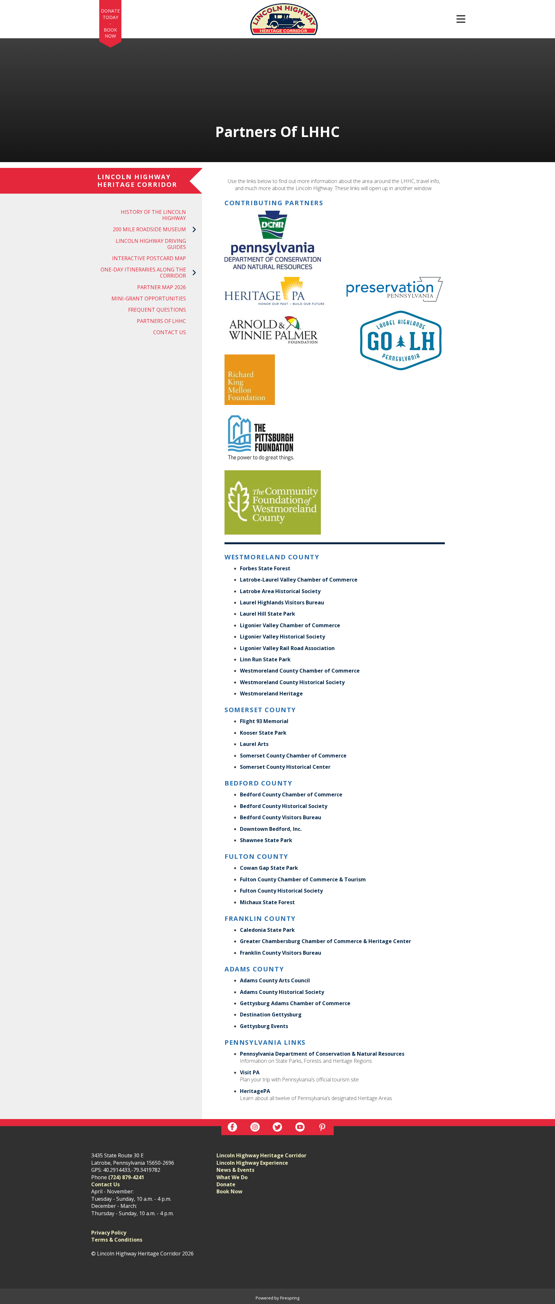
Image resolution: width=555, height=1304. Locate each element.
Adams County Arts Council (275, 980)
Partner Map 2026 (161, 287)
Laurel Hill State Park (267, 613)
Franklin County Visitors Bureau (280, 952)
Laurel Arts (254, 744)
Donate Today (110, 14)
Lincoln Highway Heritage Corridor (261, 1155)
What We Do (232, 1177)
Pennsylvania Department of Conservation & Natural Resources (322, 1053)
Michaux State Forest (267, 902)
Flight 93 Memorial (264, 721)
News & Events (235, 1169)
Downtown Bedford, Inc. (271, 828)
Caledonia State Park (267, 929)
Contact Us (169, 332)
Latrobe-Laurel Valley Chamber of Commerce (298, 579)
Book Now (110, 33)
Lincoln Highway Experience (252, 1162)
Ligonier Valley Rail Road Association (287, 648)
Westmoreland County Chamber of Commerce (300, 670)
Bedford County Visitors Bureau (280, 817)
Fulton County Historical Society (281, 890)
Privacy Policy (108, 1232)
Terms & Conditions (116, 1239)
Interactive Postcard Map (149, 258)
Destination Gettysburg (271, 1014)
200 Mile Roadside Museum (149, 229)
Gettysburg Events (264, 1026)
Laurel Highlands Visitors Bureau (282, 602)
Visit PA (250, 1072)
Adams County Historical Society (282, 992)
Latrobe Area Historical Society (280, 591)
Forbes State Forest (265, 568)
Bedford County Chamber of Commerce (291, 794)
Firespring (289, 1298)
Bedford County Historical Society (283, 806)
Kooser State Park (263, 732)
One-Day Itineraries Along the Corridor (143, 272)
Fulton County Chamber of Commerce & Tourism (303, 879)
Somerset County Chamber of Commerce (293, 755)
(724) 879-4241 (126, 1177)
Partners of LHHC (161, 321)
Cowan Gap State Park (269, 867)
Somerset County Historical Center (285, 766)
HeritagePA (255, 1091)
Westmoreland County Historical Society (292, 682)
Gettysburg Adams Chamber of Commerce (295, 1003)
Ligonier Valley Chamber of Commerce (290, 625)
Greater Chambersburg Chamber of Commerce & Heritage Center (325, 941)
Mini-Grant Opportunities (148, 298)
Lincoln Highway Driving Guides (151, 244)
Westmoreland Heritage (271, 693)
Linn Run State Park (265, 659)
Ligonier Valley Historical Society (282, 636)
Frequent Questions (157, 309)
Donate (225, 1184)
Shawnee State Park (266, 840)
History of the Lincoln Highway (153, 215)
